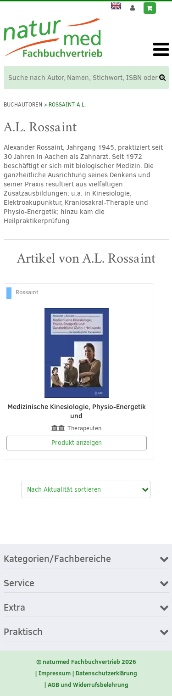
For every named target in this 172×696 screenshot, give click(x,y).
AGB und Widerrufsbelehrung (88, 684)
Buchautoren (23, 104)
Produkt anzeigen (76, 442)
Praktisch (23, 632)
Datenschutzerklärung (106, 673)
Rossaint (27, 292)
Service (19, 583)
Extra (14, 608)
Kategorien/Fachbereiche (57, 559)
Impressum (55, 673)
